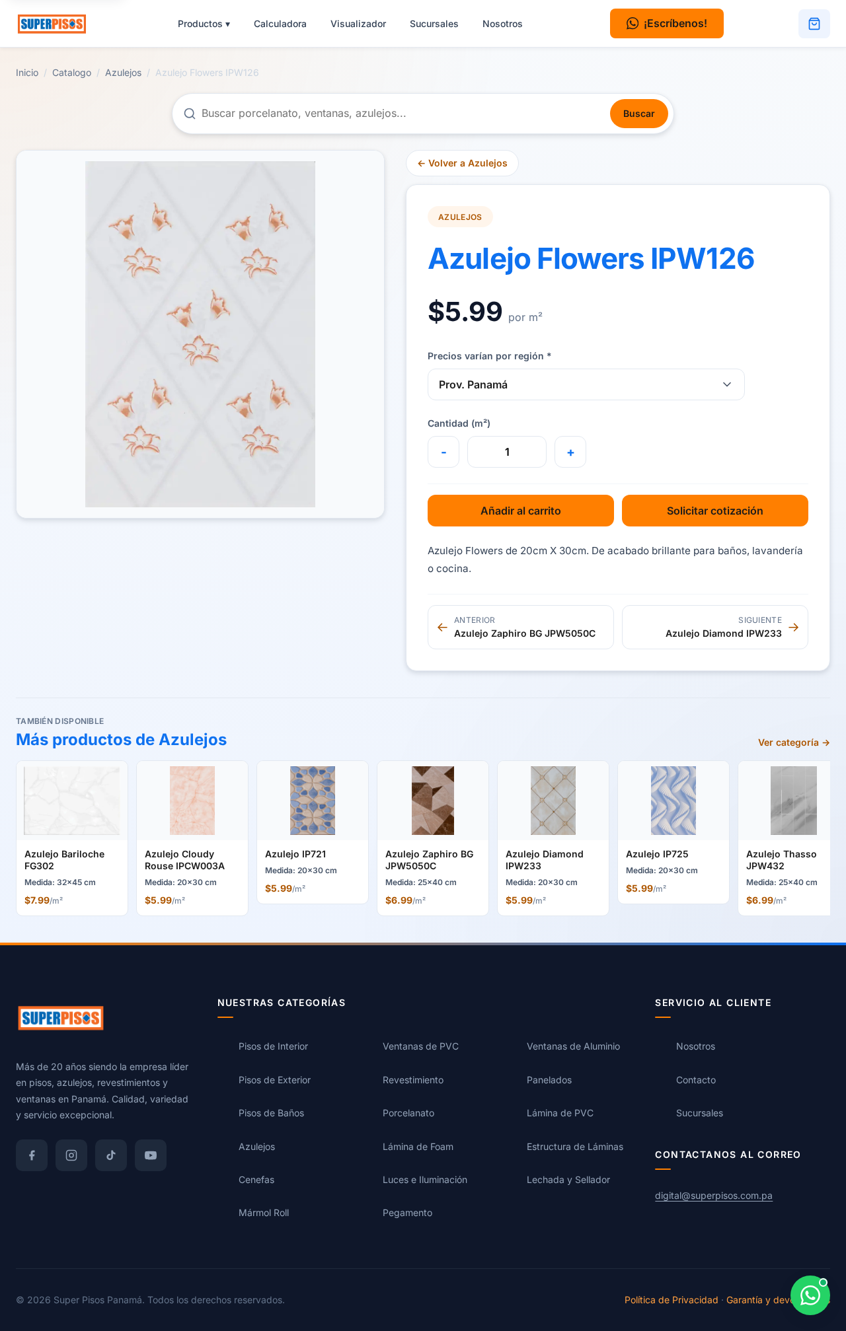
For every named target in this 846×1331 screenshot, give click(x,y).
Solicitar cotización (715, 510)
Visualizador (358, 23)
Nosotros (502, 23)
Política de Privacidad (671, 1299)
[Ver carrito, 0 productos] (814, 23)
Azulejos (123, 72)
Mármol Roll (264, 1213)
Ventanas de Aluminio (573, 1046)
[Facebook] (32, 1155)
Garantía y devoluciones (778, 1299)
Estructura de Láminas (575, 1146)
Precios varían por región (490, 355)
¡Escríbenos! (675, 23)
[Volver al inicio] (58, 24)
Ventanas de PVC (421, 1046)
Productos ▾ (204, 23)
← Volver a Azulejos (462, 162)
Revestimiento (413, 1079)
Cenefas (256, 1179)
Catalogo (71, 72)
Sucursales (434, 23)
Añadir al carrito (521, 510)
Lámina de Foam (418, 1146)
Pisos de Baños (271, 1113)
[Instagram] (71, 1155)
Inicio (27, 72)
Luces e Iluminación (425, 1179)
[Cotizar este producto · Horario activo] (810, 1295)
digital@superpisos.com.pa (714, 1195)
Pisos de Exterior (275, 1079)
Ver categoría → (794, 742)
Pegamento (407, 1213)
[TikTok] (111, 1155)
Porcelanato (408, 1113)
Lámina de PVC (560, 1113)
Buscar (639, 113)
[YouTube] (151, 1155)
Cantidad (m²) (459, 423)
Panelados (549, 1079)
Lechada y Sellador (568, 1179)
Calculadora (280, 23)
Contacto (696, 1079)
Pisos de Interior (273, 1046)
